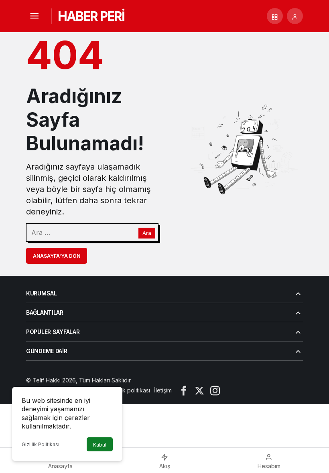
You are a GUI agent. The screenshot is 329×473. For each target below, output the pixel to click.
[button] (275, 16)
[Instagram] (215, 390)
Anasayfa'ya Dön (56, 256)
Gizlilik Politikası (40, 444)
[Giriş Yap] (295, 16)
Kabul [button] (99, 445)
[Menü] (34, 16)
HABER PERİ (91, 16)
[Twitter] (199, 390)
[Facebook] (184, 390)
